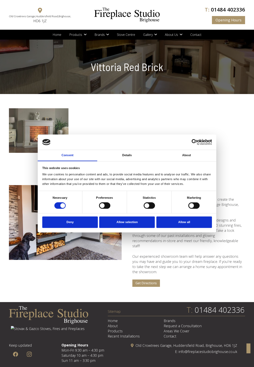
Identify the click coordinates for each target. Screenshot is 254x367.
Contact (170, 336)
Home (113, 320)
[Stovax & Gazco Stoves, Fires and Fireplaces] (48, 328)
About (113, 325)
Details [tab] (127, 155)
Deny (70, 222)
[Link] (127, 15)
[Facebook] (15, 354)
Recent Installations (124, 336)
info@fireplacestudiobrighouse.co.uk (208, 351)
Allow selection (127, 222)
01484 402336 (228, 9)
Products (115, 331)
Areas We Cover (176, 331)
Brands (169, 320)
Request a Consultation (183, 325)
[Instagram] (29, 354)
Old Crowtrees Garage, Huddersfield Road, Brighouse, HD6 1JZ (186, 345)
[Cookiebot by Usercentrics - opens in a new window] (194, 142)
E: (177, 351)
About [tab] (186, 155)
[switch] (104, 206)
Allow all (184, 222)
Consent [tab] (67, 155)
